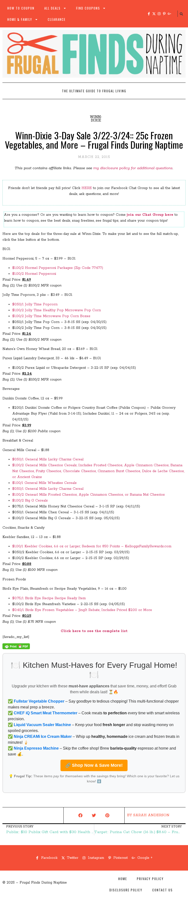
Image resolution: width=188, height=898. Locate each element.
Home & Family (19, 19)
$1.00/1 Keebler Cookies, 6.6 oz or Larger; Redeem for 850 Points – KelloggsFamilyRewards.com (91, 546)
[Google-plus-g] (169, 13)
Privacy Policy (150, 878)
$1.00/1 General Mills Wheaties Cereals (44, 483)
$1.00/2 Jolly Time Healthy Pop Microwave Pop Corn (56, 310)
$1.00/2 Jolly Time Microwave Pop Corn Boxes (51, 316)
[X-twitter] (154, 13)
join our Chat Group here (150, 215)
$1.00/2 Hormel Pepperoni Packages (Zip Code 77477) (57, 268)
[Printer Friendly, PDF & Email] (16, 648)
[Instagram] (159, 13)
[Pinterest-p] (164, 13)
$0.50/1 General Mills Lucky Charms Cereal (47, 459)
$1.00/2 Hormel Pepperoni (34, 274)
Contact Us (162, 889)
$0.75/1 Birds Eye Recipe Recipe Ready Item (49, 598)
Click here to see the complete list (94, 631)
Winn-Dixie (96, 118)
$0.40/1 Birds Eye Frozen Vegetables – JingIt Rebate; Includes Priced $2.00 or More (82, 610)
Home (122, 878)
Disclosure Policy (125, 889)
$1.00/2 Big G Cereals (30, 500)
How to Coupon (21, 8)
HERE (87, 188)
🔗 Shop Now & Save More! (94, 765)
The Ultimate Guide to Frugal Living (94, 90)
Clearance (57, 19)
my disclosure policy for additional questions (133, 168)
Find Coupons (88, 8)
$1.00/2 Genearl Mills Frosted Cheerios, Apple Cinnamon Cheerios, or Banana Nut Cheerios (88, 494)
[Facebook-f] (148, 13)
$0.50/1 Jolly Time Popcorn (35, 304)
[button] (181, 14)
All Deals (52, 8)
